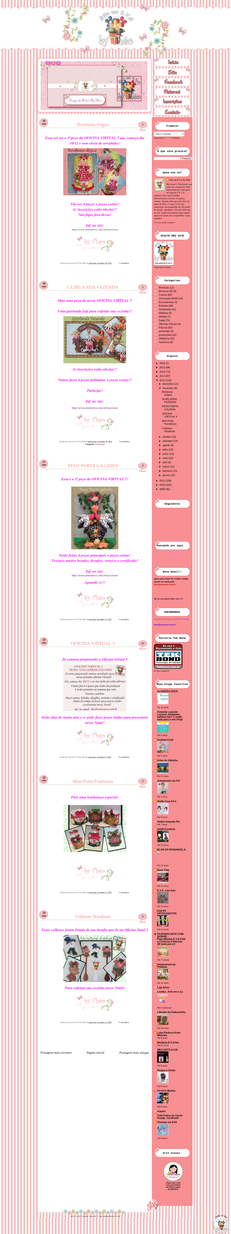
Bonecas (164, 287)
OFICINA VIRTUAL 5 (93, 643)
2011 (162, 480)
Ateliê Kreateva (166, 829)
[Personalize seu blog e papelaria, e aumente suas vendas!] (173, 1175)
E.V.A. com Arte (166, 890)
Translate (175, 138)
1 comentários (124, 263)
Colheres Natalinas (93, 916)
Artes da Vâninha (167, 760)
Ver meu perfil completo (164, 222)
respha (161, 1111)
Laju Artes (163, 987)
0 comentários (124, 1022)
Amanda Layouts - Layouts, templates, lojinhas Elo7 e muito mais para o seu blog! (170, 716)
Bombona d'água (93, 124)
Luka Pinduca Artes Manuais (169, 1034)
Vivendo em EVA (167, 1122)
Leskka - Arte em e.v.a (170, 991)
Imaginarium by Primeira (166, 965)
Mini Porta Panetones (93, 781)
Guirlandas (100, 444)
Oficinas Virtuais (168, 324)
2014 (163, 371)
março (166, 466)
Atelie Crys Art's (166, 801)
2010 (163, 485)
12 (142, 643)
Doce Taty (163, 870)
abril (165, 462)
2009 (163, 489)
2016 (163, 363)
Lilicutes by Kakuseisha (171, 1012)
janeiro (166, 475)
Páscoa (163, 327)
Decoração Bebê (168, 298)
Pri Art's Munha (166, 1090)
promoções (165, 335)
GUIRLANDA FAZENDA (92, 287)
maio (165, 458)
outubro (167, 436)
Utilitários (164, 338)
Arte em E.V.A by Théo (179, 179)
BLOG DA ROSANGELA (171, 849)
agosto (166, 445)
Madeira (163, 313)
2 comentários (124, 892)
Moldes (163, 316)
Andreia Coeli (165, 739)
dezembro (168, 384)
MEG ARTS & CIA (167, 1049)
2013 (163, 376)
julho (165, 449)
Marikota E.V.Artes (168, 1042)
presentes (164, 331)
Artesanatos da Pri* (168, 780)
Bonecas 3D (166, 291)
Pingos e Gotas (166, 1070)
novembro (168, 388)
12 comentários (124, 757)
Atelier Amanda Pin (168, 821)
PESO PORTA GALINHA (93, 465)
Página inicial (95, 1052)
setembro (167, 441)
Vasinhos (164, 342)
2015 (163, 367)
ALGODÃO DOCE (167, 691)
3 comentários (124, 619)
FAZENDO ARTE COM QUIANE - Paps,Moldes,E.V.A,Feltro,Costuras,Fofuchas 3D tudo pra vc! (171, 939)
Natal (162, 320)
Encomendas (166, 302)
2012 (163, 380)
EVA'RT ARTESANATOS (167, 912)
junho (165, 454)
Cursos (163, 294)
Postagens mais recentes (56, 1052)
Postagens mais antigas (134, 1052)
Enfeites (163, 305)
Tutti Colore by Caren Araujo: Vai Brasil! (169, 1116)
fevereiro (167, 471)
